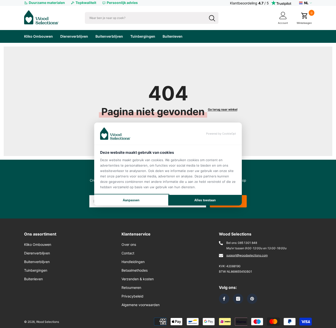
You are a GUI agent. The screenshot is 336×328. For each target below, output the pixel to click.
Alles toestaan (205, 200)
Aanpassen (131, 200)
